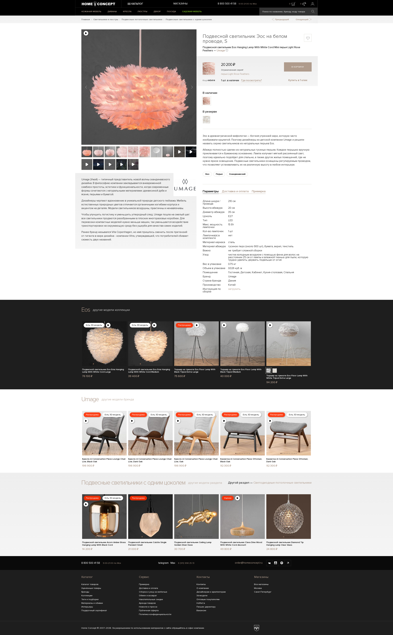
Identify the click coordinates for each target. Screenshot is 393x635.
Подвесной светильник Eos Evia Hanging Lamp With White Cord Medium (149, 370)
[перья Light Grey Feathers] (268, 370)
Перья (219, 174)
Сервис (144, 577)
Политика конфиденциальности (155, 614)
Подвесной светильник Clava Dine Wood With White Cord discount (241, 543)
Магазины (180, 3)
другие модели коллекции (111, 310)
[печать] (227, 50)
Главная (85, 19)
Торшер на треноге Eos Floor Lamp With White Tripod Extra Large (286, 376)
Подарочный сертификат (94, 610)
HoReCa (200, 603)
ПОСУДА (171, 11)
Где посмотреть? (251, 80)
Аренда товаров (147, 603)
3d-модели (201, 595)
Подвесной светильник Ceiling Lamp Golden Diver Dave (192, 543)
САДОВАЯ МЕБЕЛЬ (192, 11)
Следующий (302, 19)
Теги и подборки (90, 599)
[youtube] (275, 563)
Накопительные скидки (151, 599)
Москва (258, 588)
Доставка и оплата (148, 588)
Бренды (85, 592)
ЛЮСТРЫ (142, 11)
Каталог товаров (89, 584)
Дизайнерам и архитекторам (211, 592)
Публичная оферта (149, 610)
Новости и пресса (148, 606)
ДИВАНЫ (112, 11)
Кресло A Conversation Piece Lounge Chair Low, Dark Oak (150, 460)
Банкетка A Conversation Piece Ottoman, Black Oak (241, 460)
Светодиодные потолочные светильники (282, 483)
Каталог (87, 577)
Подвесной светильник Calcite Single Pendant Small (147, 543)
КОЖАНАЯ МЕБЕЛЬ (91, 11)
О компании (202, 588)
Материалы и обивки (92, 603)
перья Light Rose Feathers (235, 74)
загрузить (234, 289)
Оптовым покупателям (208, 599)
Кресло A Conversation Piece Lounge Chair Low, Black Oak (104, 460)
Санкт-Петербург (262, 592)
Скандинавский (237, 174)
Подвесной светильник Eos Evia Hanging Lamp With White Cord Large (103, 370)
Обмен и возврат (148, 595)
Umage (221, 50)
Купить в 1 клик (297, 80)
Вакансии (201, 610)
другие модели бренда (117, 399)
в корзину (298, 67)
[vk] (269, 563)
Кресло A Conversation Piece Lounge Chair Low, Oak (196, 460)
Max (172, 563)
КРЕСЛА (127, 11)
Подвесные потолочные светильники (142, 19)
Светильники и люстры (105, 19)
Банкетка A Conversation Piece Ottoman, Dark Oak (287, 460)
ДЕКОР (157, 11)
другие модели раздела (205, 483)
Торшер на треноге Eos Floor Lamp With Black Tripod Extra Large (194, 370)
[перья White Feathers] (275, 370)
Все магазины (261, 584)
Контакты (203, 577)
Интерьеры (87, 606)
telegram (163, 563)
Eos (85, 310)
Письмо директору (206, 606)
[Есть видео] (86, 33)
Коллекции (86, 595)
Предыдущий (281, 19)
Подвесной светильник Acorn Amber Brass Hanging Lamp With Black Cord (104, 543)
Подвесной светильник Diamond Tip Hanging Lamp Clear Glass (285, 543)
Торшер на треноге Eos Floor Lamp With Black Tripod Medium (240, 370)
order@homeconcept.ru (249, 562)
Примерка (144, 584)
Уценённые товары (91, 588)
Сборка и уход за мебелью (153, 592)
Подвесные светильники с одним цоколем (189, 19)
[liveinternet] (288, 563)
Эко (207, 174)
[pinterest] (282, 563)
